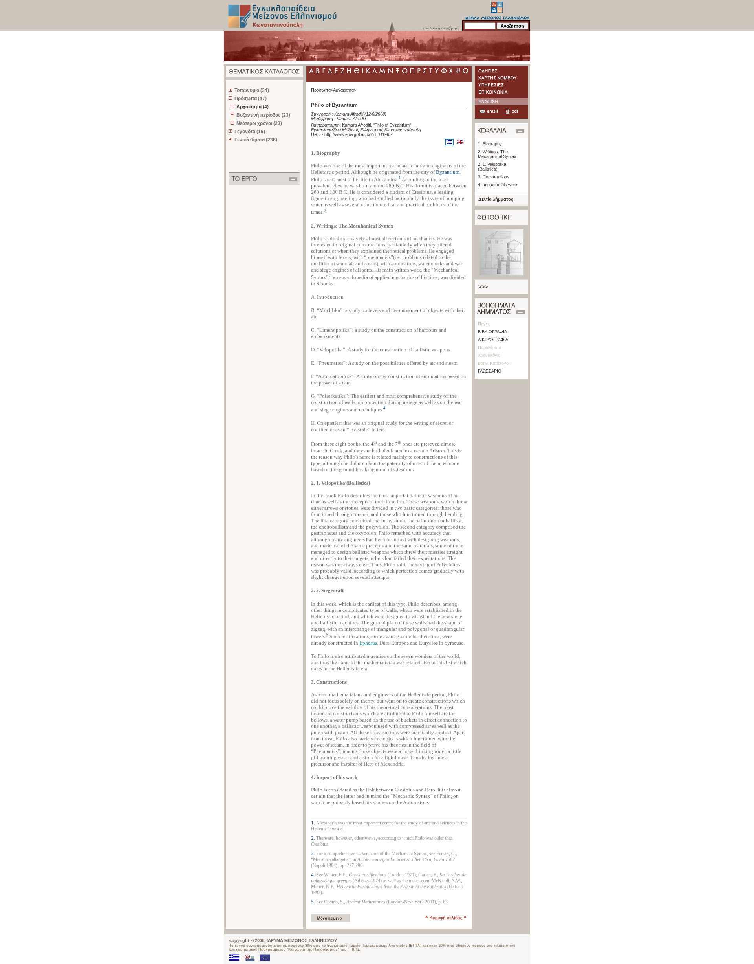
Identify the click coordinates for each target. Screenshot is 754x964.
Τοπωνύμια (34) (251, 90)
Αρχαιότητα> (344, 90)
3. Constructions (493, 176)
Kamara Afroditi (348, 114)
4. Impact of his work (498, 184)
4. (313, 875)
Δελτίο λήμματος (495, 199)
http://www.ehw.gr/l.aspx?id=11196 (356, 134)
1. (313, 823)
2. (313, 838)
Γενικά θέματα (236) (255, 140)
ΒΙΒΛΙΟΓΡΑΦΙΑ (492, 331)
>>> (483, 287)
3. (313, 853)
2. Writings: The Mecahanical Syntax (497, 154)
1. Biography (490, 143)
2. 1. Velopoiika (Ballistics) (492, 166)
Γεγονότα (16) (249, 131)
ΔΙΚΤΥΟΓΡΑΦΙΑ (493, 339)
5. (313, 902)
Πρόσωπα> (322, 90)
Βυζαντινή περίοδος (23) (263, 115)
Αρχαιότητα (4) (252, 107)
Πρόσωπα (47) (250, 98)
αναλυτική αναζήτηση (442, 28)
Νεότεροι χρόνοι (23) (259, 123)
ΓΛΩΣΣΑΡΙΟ (489, 371)
